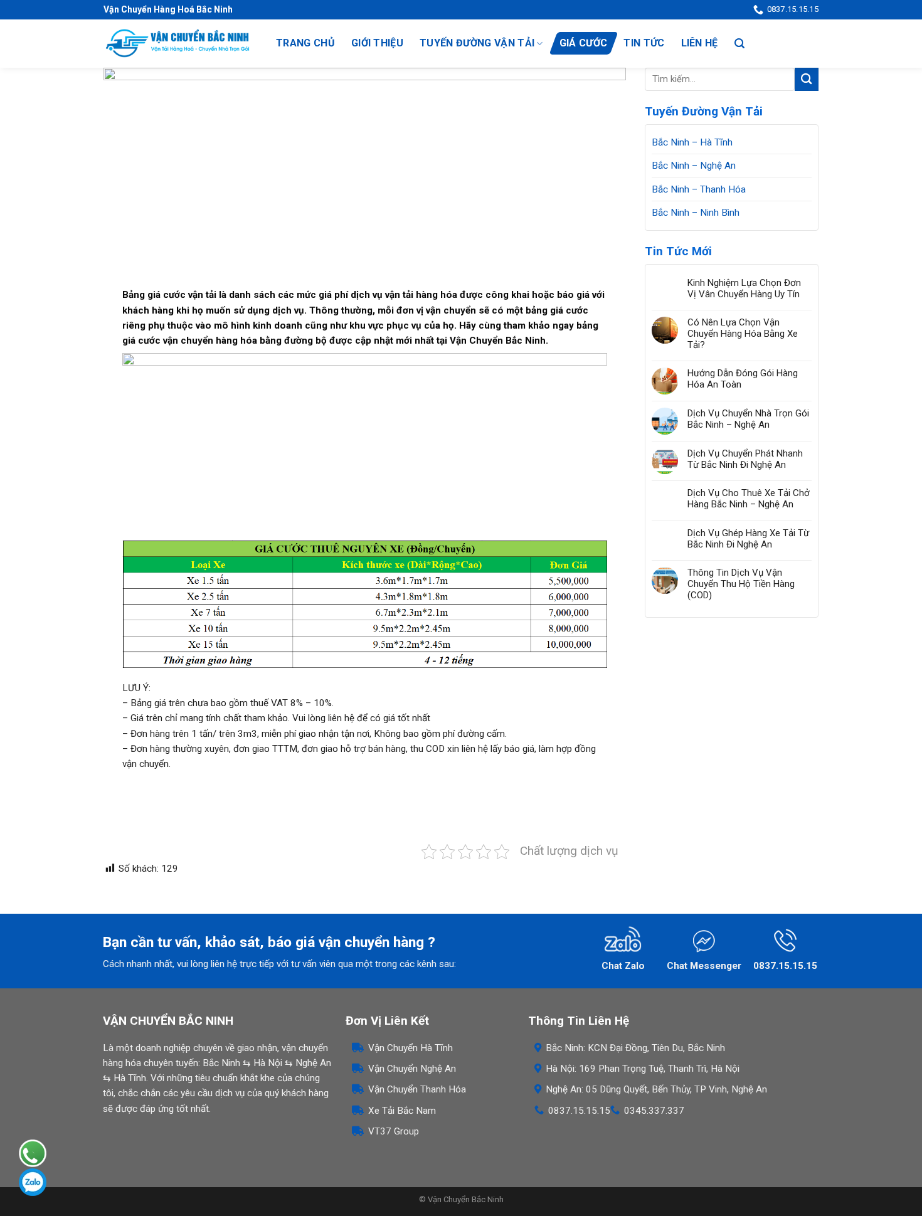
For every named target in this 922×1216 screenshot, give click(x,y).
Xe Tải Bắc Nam (402, 1110)
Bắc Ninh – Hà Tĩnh (692, 142)
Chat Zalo (623, 965)
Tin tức (643, 43)
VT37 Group (393, 1131)
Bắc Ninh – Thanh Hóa (699, 189)
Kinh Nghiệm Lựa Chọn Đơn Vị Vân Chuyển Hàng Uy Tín (744, 288)
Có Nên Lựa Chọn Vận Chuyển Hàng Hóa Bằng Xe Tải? (742, 334)
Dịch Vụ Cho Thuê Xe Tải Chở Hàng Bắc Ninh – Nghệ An (748, 498)
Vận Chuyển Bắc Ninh (466, 1199)
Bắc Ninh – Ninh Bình (695, 212)
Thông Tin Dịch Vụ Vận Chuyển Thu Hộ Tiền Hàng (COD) (741, 584)
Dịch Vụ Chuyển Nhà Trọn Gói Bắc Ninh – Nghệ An (748, 419)
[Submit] (807, 79)
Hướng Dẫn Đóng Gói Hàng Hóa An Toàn (742, 378)
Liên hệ (699, 43)
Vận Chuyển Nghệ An (412, 1068)
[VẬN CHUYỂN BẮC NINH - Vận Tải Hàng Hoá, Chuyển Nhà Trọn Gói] (177, 43)
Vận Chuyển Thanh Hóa (417, 1089)
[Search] (739, 43)
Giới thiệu (377, 43)
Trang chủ (305, 43)
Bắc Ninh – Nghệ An (694, 165)
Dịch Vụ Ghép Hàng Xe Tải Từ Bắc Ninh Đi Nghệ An (748, 538)
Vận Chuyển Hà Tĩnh (410, 1048)
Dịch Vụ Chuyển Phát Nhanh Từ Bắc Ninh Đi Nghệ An (745, 459)
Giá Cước (583, 43)
